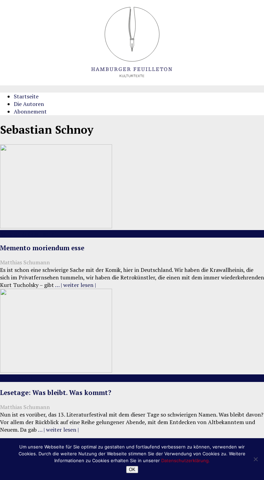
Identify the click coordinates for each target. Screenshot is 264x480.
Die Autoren (29, 104)
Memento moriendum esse (42, 248)
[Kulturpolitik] (56, 370)
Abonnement (30, 111)
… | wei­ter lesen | (75, 285)
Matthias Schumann (25, 262)
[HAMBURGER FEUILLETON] (132, 83)
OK (132, 469)
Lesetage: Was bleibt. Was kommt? (55, 392)
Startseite (26, 96)
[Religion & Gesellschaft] (56, 226)
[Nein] (255, 459)
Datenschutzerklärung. (185, 460)
